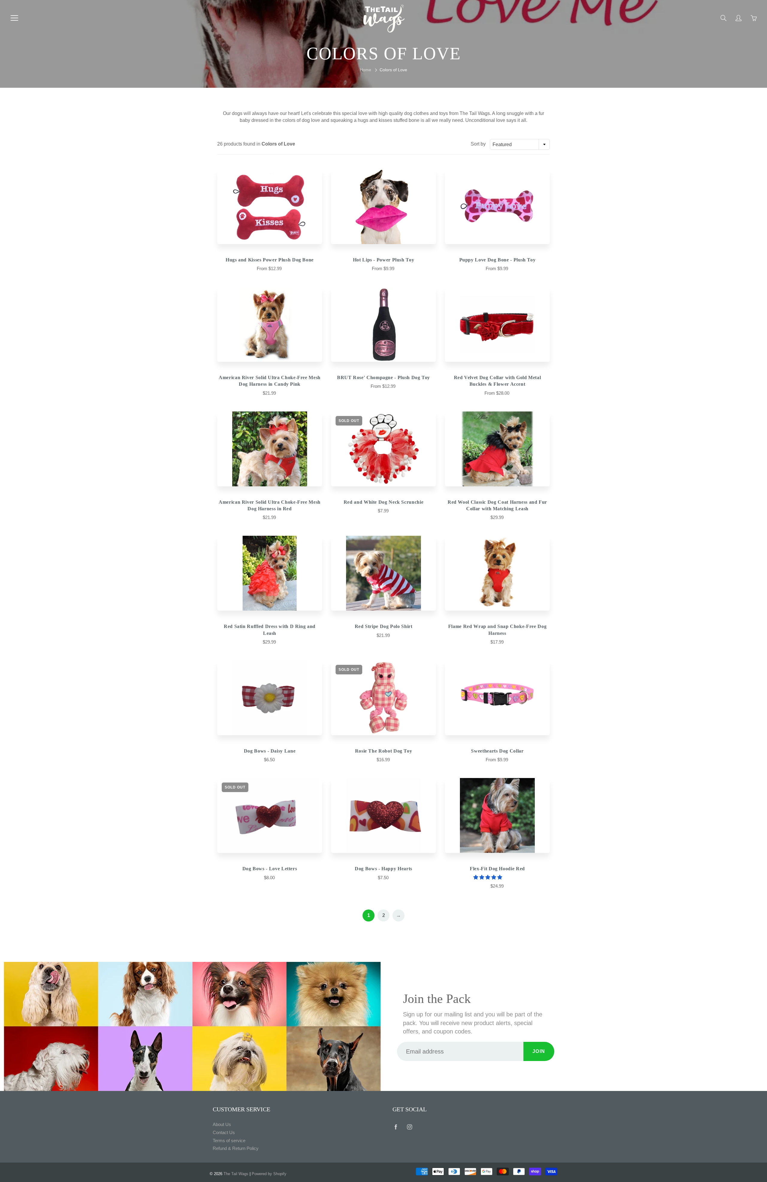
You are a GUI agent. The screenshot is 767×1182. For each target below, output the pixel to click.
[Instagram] (409, 1127)
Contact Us (224, 1132)
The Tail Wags (236, 1174)
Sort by (478, 143)
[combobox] (520, 144)
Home (365, 69)
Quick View (269, 207)
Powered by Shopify (269, 1174)
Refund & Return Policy (236, 1148)
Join (538, 1051)
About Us (222, 1124)
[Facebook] (395, 1127)
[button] (488, 877)
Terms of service (229, 1140)
